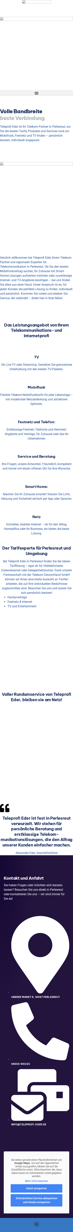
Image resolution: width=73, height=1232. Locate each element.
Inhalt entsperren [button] (36, 1188)
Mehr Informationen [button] (36, 1181)
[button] (36, 93)
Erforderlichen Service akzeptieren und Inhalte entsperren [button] (36, 1200)
